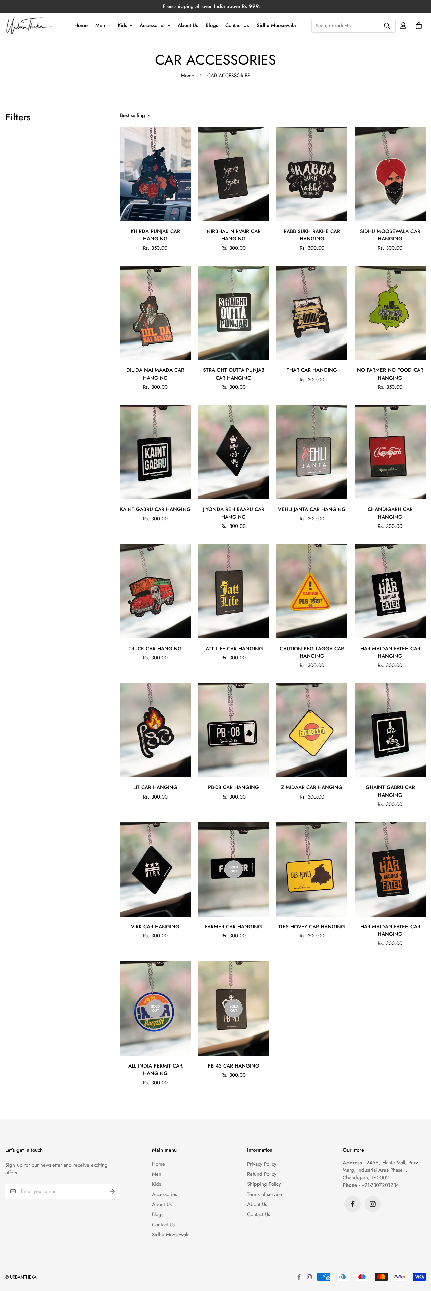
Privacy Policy (261, 1164)
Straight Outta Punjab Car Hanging (233, 374)
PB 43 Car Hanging (233, 1066)
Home (81, 25)
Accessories (152, 25)
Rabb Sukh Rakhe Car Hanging (312, 235)
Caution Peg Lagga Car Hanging (312, 652)
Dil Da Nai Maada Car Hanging (155, 374)
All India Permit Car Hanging (155, 1069)
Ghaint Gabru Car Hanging (390, 791)
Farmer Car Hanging (233, 926)
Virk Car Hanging (155, 926)
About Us (188, 25)
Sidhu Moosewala (276, 25)
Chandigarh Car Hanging (390, 513)
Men (100, 25)
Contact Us (237, 25)
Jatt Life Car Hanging (233, 648)
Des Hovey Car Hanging (312, 926)
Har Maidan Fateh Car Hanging (390, 652)
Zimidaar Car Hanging (311, 787)
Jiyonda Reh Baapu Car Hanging (233, 513)
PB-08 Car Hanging (233, 787)
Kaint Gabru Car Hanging (155, 509)
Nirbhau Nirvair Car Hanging (234, 235)
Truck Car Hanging (155, 648)
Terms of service (264, 1194)
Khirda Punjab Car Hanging (155, 235)
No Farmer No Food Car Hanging (390, 374)
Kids (122, 25)
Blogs (212, 25)
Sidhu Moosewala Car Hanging (390, 235)
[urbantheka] (29, 25)
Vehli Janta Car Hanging (312, 509)
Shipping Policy (264, 1184)
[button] (417, 25)
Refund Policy (261, 1174)
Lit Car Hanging (155, 787)
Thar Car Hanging (312, 370)
